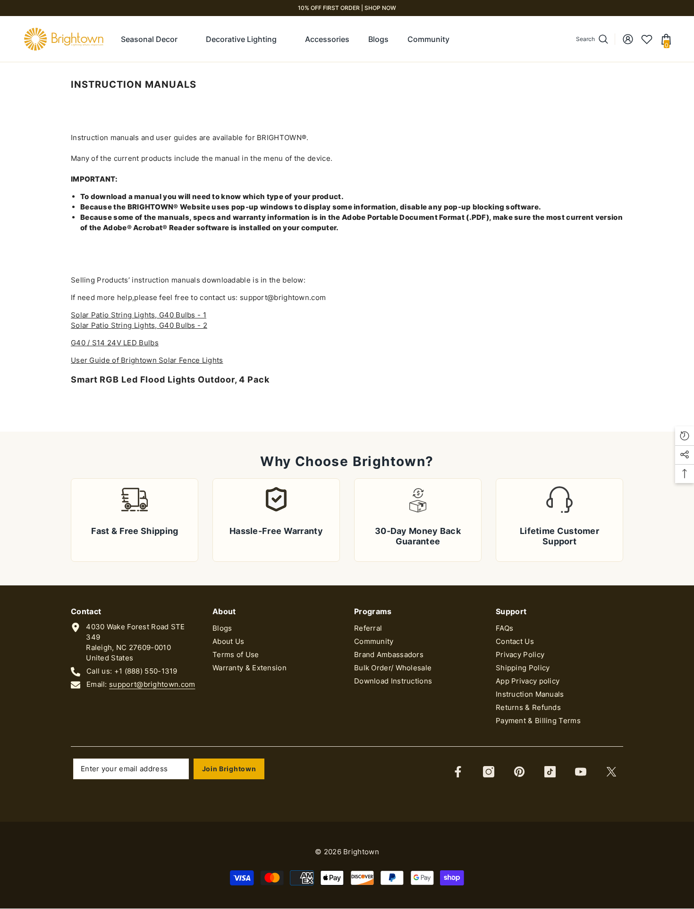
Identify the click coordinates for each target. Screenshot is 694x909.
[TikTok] (550, 772)
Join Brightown (229, 769)
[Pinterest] (519, 772)
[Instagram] (488, 772)
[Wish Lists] (647, 39)
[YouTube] (580, 772)
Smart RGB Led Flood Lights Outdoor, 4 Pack (170, 379)
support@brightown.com (152, 684)
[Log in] (628, 39)
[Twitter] (611, 772)
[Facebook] (458, 772)
